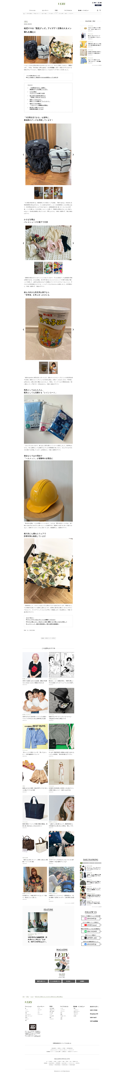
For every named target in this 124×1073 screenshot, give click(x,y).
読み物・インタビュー (83, 10)
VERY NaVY (93, 1017)
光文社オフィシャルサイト (73, 1051)
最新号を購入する (41, 981)
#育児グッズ (48, 638)
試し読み (68, 981)
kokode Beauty (57, 1064)
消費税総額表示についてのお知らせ (62, 1043)
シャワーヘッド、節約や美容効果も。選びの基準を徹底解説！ (43, 624)
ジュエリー (27, 1011)
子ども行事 (61, 13)
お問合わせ (64, 1051)
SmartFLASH (51, 1063)
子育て (56, 10)
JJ (46, 1061)
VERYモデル (76, 1012)
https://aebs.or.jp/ (37, 1036)
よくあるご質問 (57, 1051)
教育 (66, 13)
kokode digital (72, 1064)
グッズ (55, 13)
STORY (59, 1061)
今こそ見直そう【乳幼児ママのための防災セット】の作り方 (42, 77)
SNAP (26, 1017)
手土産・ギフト (63, 1015)
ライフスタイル (68, 10)
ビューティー (45, 10)
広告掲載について (49, 1051)
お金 (61, 1017)
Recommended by (95, 65)
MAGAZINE (54, 1048)
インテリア (63, 1009)
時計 (26, 1020)
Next (73, 155)
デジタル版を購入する (55, 981)
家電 (61, 1018)
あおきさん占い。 (94, 1006)
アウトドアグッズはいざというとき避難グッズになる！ (41, 619)
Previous (23, 155)
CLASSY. (50, 1061)
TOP (24, 996)
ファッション (32, 10)
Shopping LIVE (94, 1014)
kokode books (65, 1064)
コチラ (44, 67)
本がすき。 (78, 1063)
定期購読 (82, 981)
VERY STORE (93, 1010)
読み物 (75, 1015)
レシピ (62, 1008)
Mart (63, 1061)
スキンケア (40, 1009)
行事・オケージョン (28, 1015)
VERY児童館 (29, 13)
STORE (64, 1048)
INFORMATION (69, 1048)
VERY (55, 1061)
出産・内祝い (44, 13)
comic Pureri (64, 1063)
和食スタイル (75, 1061)
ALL (24, 13)
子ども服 (50, 13)
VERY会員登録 (94, 1021)
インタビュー (76, 1009)
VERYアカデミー (77, 1011)
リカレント (76, 1014)
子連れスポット (37, 13)
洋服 (26, 1012)
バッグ (26, 1009)
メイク (39, 1008)
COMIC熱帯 (58, 1063)
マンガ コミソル (71, 1063)
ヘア (38, 1011)
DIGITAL (59, 1048)
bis (70, 1061)
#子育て (53, 638)
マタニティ (27, 1018)
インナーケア (40, 1014)
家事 (61, 1014)
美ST (67, 1061)
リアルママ (71, 13)
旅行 (61, 1012)
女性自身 (45, 1063)
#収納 (42, 638)
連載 (74, 1008)
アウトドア (63, 1011)
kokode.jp (51, 1064)
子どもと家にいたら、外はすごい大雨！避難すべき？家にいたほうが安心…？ (47, 622)
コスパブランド (28, 1014)
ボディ (39, 1012)
